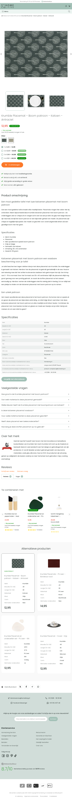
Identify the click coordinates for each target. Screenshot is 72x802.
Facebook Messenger (20, 703)
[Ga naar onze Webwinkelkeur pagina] (46, 1)
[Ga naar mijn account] (66, 6)
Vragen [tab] (18, 476)
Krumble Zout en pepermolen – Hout (13, 513)
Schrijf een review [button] (7, 471)
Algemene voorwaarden (31, 796)
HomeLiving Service (8, 732)
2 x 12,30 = (14, 151)
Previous (1, 54)
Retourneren (40, 732)
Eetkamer (6, 16)
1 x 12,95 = (9, 147)
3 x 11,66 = (14, 154)
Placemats (18, 16)
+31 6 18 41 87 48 (54, 703)
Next (71, 54)
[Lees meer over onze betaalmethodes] (22, 786)
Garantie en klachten (44, 736)
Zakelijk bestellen (42, 742)
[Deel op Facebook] (26, 686)
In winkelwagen (14, 165)
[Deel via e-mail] (32, 686)
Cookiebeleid (53, 796)
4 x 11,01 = (14, 158)
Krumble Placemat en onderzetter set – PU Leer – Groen (36, 513)
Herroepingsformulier (44, 739)
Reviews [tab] (5, 476)
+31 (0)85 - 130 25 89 (55, 698)
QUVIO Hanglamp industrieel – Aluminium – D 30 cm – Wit (59, 514)
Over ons (39, 746)
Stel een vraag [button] (22, 471)
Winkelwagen (69, 6)
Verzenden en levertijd (9, 746)
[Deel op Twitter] (20, 686)
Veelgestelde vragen (9, 736)
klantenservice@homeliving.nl (20, 698)
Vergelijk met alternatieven (14, 379)
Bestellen (4, 739)
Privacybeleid (44, 796)
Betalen (4, 742)
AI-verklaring (19, 796)
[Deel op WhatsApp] (38, 686)
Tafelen (12, 16)
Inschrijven (53, 719)
